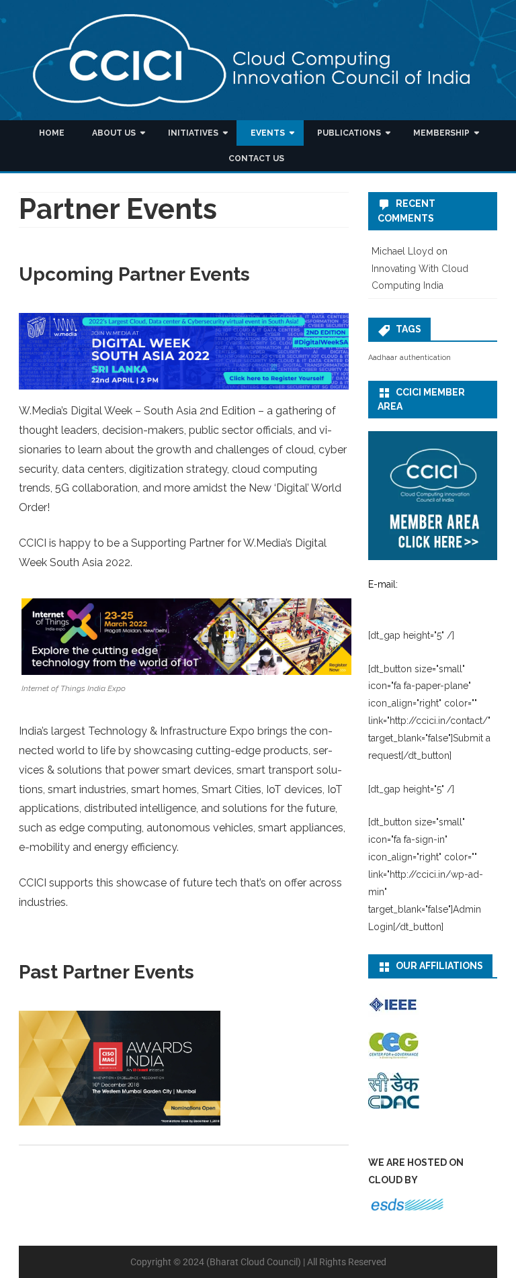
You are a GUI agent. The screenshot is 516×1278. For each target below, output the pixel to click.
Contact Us (256, 158)
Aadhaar (382, 357)
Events (268, 133)
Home (51, 133)
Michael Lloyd (402, 251)
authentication (425, 357)
